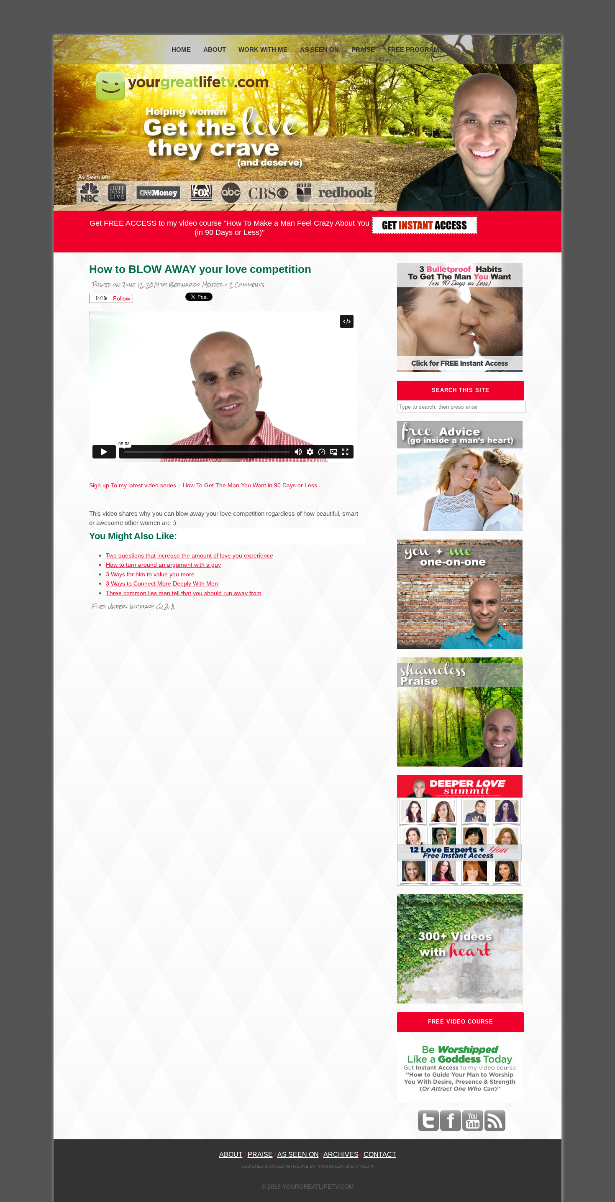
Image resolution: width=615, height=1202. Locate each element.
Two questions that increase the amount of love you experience (189, 555)
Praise (363, 49)
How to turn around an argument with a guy (163, 564)
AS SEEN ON (298, 1154)
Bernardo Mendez (196, 285)
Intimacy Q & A (152, 606)
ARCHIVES (341, 1154)
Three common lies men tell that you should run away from (183, 593)
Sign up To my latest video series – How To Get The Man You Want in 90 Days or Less (203, 485)
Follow (120, 298)
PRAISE (260, 1154)
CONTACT (380, 1154)
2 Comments (246, 285)
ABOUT (231, 1154)
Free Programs (415, 49)
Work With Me (262, 49)
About (214, 49)
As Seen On (319, 49)
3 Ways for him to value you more (150, 574)
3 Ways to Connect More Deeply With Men (162, 583)
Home (181, 49)
